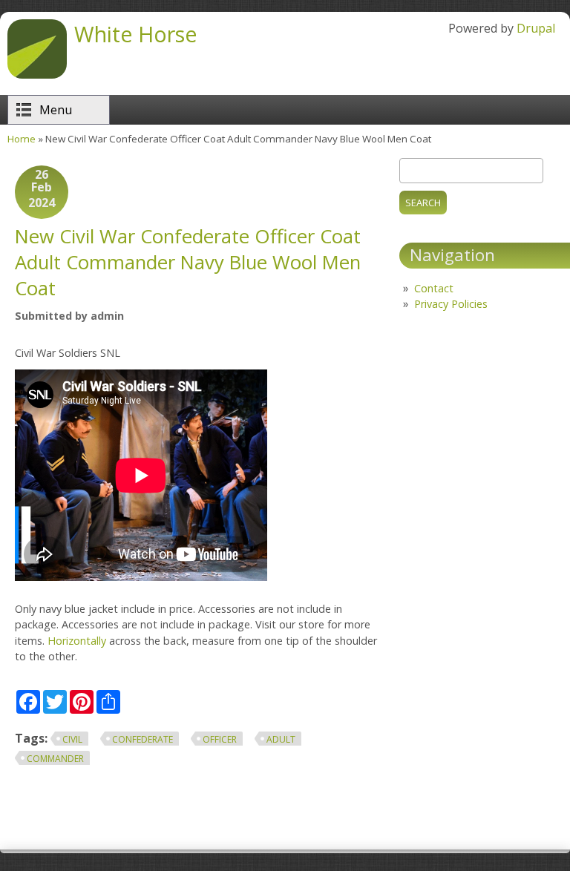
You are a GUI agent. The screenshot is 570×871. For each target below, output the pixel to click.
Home (21, 138)
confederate (142, 739)
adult (280, 739)
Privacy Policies (451, 304)
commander (55, 758)
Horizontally (77, 641)
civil (72, 739)
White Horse (135, 33)
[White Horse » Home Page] (37, 74)
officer (220, 739)
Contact (433, 288)
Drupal (536, 28)
